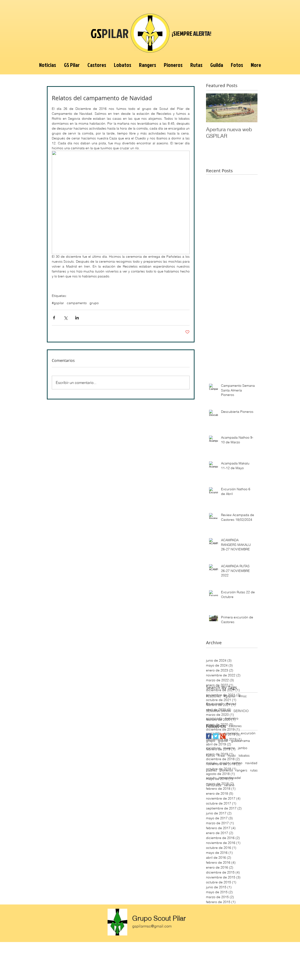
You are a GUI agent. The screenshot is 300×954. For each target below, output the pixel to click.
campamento (77, 303)
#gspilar (58, 303)
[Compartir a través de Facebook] (54, 317)
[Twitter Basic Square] (215, 736)
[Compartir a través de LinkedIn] (77, 317)
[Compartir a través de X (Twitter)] (65, 317)
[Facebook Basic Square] (208, 736)
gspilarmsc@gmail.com (152, 926)
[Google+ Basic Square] (222, 736)
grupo (94, 303)
